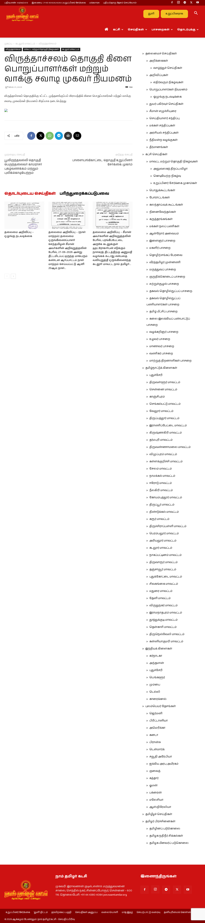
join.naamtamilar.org (115, 895)
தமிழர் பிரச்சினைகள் (160, 821)
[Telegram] (185, 3)
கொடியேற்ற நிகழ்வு (167, 176)
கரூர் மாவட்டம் (159, 519)
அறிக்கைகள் (158, 61)
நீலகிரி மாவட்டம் (161, 490)
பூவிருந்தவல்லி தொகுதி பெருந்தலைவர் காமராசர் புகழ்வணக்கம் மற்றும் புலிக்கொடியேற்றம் (23, 166)
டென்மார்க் (157, 749)
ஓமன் (153, 785)
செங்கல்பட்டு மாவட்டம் (165, 404)
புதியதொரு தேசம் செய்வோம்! (120, 2)
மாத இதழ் (127, 912)
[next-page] (13, 276)
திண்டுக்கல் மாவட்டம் (164, 512)
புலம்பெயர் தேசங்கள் (160, 706)
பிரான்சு (155, 742)
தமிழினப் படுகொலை (164, 828)
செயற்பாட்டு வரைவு (148, 912)
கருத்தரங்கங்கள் (161, 219)
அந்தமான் (156, 663)
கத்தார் (154, 778)
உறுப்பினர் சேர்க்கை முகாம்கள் (175, 183)
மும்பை (154, 684)
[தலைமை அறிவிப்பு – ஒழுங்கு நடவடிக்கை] (24, 215)
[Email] (77, 136)
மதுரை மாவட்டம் (160, 591)
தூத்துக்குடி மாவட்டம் (163, 620)
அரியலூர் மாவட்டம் (162, 540)
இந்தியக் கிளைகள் (158, 648)
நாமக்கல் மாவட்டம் (162, 476)
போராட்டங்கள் (159, 197)
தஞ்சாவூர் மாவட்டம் (162, 569)
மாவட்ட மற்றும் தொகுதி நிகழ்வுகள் (41, 49)
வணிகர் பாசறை (161, 353)
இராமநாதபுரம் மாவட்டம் (165, 612)
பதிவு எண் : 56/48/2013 (16, 2)
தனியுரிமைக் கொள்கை (178, 912)
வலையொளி (109, 912)
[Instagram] (178, 3)
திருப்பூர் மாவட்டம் (161, 504)
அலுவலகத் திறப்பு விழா (170, 169)
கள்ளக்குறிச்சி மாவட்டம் (166, 461)
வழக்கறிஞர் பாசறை (163, 332)
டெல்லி (154, 692)
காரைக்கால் (157, 699)
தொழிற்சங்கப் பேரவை (165, 255)
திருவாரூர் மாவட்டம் (163, 562)
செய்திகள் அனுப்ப (86, 912)
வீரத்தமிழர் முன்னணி (165, 262)
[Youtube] (198, 3)
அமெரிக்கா (157, 728)
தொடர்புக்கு (186, 29)
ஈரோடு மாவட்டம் (160, 483)
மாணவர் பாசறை (161, 346)
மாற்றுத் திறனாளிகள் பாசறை (170, 361)
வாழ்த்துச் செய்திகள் (167, 68)
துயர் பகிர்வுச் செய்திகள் (166, 104)
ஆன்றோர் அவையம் (164, 233)
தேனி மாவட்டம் (160, 598)
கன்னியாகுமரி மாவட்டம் (166, 641)
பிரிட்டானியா (158, 720)
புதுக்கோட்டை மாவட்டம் (165, 576)
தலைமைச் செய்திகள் (161, 53)
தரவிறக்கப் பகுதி (61, 912)
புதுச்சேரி (156, 375)
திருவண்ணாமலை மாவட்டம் (170, 447)
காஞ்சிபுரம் (157, 397)
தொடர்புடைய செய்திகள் (30, 193)
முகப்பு (8, 44)
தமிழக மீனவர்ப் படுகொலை (169, 843)
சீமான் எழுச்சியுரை (162, 111)
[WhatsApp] (50, 136)
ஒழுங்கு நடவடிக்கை (167, 97)
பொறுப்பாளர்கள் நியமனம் (168, 89)
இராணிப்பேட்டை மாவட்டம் (168, 425)
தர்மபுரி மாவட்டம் (161, 440)
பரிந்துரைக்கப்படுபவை (84, 193)
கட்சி (116, 29)
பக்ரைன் (155, 792)
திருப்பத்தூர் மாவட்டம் (164, 418)
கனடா (153, 735)
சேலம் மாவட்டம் (160, 468)
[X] (191, 3)
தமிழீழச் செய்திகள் (158, 814)
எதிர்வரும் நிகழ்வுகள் (168, 82)
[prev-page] (6, 276)
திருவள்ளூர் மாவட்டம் (164, 382)
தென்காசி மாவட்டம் (163, 627)
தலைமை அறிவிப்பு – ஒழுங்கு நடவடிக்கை (19, 234)
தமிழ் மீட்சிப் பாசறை (163, 311)
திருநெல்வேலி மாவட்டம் (166, 634)
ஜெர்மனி (155, 713)
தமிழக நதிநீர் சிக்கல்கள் (166, 836)
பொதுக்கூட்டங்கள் (162, 190)
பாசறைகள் (161, 29)
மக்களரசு (94, 2)
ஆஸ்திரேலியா (160, 807)
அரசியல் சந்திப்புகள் (164, 133)
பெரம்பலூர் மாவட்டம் (164, 533)
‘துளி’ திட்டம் (41, 912)
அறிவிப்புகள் (158, 75)
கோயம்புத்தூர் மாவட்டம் (165, 497)
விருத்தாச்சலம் (13, 49)
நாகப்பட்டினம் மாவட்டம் (165, 555)
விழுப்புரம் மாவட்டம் (163, 454)
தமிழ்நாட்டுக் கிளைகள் (161, 368)
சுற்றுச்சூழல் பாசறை (164, 284)
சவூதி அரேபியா (160, 756)
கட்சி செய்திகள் (156, 154)
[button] (196, 14)
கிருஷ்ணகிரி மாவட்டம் (165, 433)
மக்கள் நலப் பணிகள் (164, 226)
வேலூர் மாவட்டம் (161, 411)
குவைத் (154, 771)
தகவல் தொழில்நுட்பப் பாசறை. (171, 291)
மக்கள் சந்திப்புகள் (162, 125)
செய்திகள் (136, 29)
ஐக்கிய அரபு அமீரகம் (163, 764)
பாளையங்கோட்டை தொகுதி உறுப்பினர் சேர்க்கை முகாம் (102, 162)
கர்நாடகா (155, 656)
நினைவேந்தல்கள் (162, 212)
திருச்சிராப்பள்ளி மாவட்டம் (167, 526)
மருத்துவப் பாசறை (162, 269)
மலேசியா (156, 800)
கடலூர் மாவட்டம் (25, 44)
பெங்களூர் (157, 677)
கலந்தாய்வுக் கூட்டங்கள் (166, 205)
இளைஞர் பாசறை (162, 241)
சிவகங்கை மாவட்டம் (163, 584)
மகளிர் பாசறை (160, 248)
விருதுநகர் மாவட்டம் (163, 605)
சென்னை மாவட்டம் (163, 389)
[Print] (68, 136)
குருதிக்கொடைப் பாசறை (167, 277)
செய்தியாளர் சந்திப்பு (164, 118)
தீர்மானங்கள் (158, 147)
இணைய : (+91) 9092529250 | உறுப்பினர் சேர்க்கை (59, 2)
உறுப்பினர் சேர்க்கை (18, 912)
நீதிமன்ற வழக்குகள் (163, 140)
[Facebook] (172, 3)
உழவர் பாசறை (159, 339)
